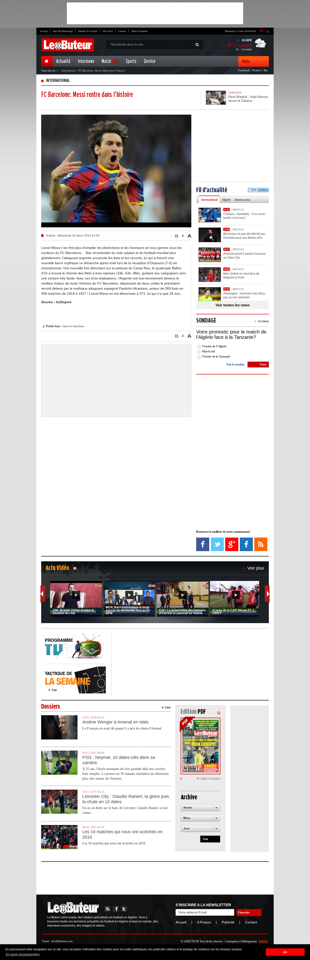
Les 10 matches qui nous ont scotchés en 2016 (122, 834)
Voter (263, 364)
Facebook (243, 70)
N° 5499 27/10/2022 (208, 778)
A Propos (204, 922)
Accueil (43, 31)
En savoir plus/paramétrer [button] (23, 954)
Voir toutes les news (233, 305)
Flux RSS (108, 31)
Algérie (226, 199)
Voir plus (255, 568)
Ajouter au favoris (88, 31)
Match (110, 61)
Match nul (208, 351)
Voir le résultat (235, 364)
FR (262, 30)
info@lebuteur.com (62, 941)
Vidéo (246, 61)
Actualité (63, 61)
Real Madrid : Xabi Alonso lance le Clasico (248, 99)
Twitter (256, 70)
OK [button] (285, 952)
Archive (263, 321)
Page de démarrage (63, 31)
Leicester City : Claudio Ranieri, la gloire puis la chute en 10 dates (125, 799)
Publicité (228, 922)
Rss (266, 70)
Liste (168, 707)
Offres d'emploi (139, 31)
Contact (122, 31)
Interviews (86, 61)
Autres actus (242, 199)
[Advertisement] (155, 13)
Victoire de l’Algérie (214, 346)
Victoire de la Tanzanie (216, 356)
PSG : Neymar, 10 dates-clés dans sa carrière (118, 760)
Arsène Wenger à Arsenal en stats (115, 722)
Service (149, 61)
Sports (131, 61)
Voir (54, 690)
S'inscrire (243, 912)
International (68, 70)
